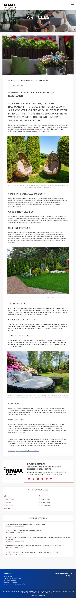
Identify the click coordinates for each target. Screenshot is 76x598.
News (43, 496)
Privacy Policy (26, 592)
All (7, 496)
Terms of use (36, 592)
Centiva (41, 595)
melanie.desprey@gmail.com (17, 584)
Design (13, 80)
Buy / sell (10, 499)
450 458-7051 (11, 580)
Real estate (45, 499)
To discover (45, 505)
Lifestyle (9, 508)
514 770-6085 (12, 582)
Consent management (47, 592)
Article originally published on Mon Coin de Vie (23, 451)
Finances (9, 505)
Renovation (45, 502)
